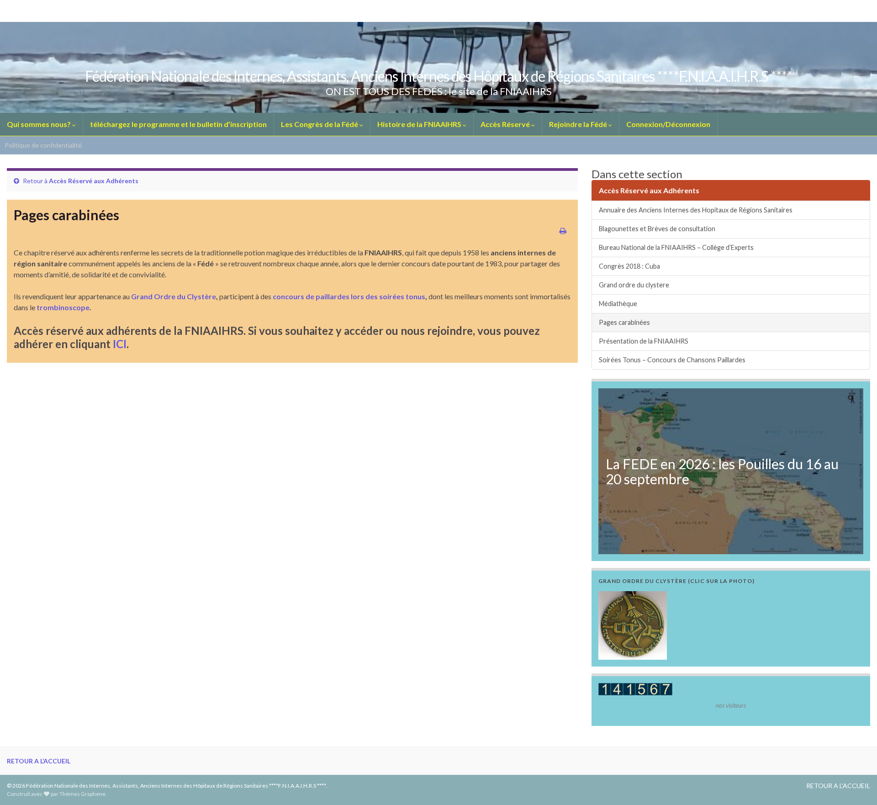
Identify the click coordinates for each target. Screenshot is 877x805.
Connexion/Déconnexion (668, 124)
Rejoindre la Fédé (578, 124)
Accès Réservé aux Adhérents (93, 181)
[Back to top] (856, 784)
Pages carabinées (624, 322)
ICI (120, 343)
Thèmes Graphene (82, 793)
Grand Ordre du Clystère (173, 296)
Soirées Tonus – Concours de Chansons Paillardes (672, 360)
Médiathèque (618, 303)
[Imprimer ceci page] (563, 230)
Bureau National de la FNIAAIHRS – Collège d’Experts (676, 247)
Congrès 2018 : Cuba (629, 266)
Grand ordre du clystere (634, 285)
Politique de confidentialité (43, 145)
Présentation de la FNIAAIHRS (643, 341)
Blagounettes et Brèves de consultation (657, 229)
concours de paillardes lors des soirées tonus (348, 296)
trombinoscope (62, 307)
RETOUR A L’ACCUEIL (38, 761)
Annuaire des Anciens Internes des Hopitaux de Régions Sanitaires (695, 210)
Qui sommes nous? (39, 124)
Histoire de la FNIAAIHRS (420, 124)
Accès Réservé (506, 124)
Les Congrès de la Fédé (320, 124)
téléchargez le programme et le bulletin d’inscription (178, 124)
